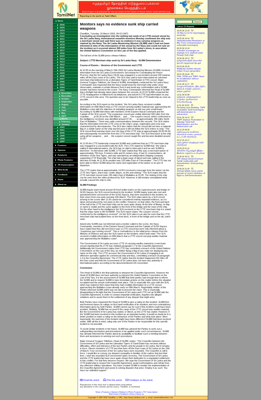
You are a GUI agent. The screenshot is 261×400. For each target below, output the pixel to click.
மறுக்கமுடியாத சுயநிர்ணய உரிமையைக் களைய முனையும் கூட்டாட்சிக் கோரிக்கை (189, 134)
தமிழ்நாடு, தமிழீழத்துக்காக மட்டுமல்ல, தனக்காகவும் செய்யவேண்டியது (189, 99)
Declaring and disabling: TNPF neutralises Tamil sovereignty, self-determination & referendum (191, 110)
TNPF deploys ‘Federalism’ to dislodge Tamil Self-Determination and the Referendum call (190, 123)
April (63, 116)
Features (62, 145)
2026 (62, 25)
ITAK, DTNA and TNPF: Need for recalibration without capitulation (190, 78)
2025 (62, 27)
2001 (62, 130)
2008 (62, 76)
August (64, 104)
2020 (62, 42)
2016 (62, 53)
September (66, 101)
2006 (62, 82)
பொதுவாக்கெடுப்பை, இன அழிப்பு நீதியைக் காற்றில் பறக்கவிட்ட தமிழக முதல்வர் (191, 88)
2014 (62, 59)
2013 (62, 62)
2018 (62, 47)
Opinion (61, 150)
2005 (62, 84)
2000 (62, 133)
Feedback (62, 174)
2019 (62, 45)
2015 (62, 56)
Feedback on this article (141, 380)
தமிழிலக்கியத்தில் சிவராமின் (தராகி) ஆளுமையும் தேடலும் (189, 61)
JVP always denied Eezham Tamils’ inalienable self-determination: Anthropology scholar (190, 162)
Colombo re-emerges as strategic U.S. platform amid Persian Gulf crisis (190, 52)
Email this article (91, 380)
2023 (62, 33)
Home (60, 179)
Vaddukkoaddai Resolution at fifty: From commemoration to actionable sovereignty (191, 42)
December (66, 93)
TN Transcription (66, 165)
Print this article (114, 380)
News (60, 21)
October (65, 99)
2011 (62, 67)
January (65, 124)
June (63, 110)
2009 (62, 73)
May (63, 113)
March (64, 119)
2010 (62, 70)
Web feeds (63, 170)
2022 (62, 36)
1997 (62, 141)
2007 (62, 79)
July (63, 107)
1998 (62, 138)
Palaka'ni (62, 155)
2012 (62, 64)
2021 (62, 39)
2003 (62, 90)
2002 (62, 127)
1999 (62, 136)
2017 (62, 50)
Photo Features (65, 160)
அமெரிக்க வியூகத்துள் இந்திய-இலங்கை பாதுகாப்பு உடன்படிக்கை (191, 151)
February (65, 121)
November (66, 96)
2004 (62, 87)
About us (62, 184)
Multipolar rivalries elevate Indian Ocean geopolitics (189, 70)
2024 (62, 30)
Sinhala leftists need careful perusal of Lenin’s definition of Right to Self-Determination (191, 173)
